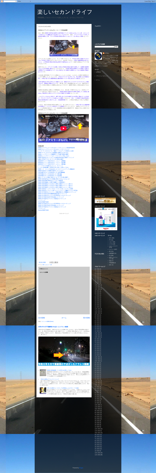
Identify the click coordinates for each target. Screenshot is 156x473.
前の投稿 (86, 318)
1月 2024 (97, 331)
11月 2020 (97, 407)
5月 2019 (97, 443)
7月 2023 (97, 343)
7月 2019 (97, 439)
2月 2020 (97, 425)
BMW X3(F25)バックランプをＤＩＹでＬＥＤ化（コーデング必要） (56, 188)
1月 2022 (97, 379)
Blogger (81, 467)
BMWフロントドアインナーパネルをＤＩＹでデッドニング (53, 149)
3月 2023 (97, 351)
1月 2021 (97, 403)
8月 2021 (97, 389)
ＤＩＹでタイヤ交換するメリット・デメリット (50, 165)
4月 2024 (97, 325)
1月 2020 (97, 427)
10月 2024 (97, 313)
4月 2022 (97, 373)
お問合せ (98, 72)
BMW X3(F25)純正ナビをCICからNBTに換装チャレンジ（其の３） (55, 184)
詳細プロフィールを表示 (101, 66)
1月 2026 (97, 283)
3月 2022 (97, 375)
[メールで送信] (50, 262)
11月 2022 (97, 359)
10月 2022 (97, 361)
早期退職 (111, 262)
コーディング (41, 200)
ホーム (64, 318)
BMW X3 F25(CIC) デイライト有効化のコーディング (52, 198)
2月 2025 (97, 305)
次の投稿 (41, 318)
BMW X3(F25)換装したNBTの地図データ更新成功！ (52, 182)
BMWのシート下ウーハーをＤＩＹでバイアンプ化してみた (53, 156)
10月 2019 (97, 432)
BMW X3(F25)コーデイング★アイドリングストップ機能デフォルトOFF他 (57, 190)
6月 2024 (97, 321)
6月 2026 (97, 273)
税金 (110, 260)
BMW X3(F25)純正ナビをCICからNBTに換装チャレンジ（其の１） (55, 187)
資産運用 (111, 253)
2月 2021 (97, 401)
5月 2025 (97, 299)
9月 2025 (97, 291)
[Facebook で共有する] (55, 262)
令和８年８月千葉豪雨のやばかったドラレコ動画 (53, 326)
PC (110, 240)
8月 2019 (97, 436)
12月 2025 (97, 285)
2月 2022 (97, 377)
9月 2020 (97, 411)
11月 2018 (97, 454)
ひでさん (107, 53)
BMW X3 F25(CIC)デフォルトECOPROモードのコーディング (54, 195)
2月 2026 (97, 281)
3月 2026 (97, 279)
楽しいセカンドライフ (64, 12)
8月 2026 (97, 269)
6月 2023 (97, 345)
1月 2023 (97, 355)
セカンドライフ (113, 246)
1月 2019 (97, 450)
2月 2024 (97, 329)
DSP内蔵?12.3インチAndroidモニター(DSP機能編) (51, 172)
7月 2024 (97, 319)
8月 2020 (97, 413)
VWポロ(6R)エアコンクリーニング (50, 379)
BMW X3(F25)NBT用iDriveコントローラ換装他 (50, 180)
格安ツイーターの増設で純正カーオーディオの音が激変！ (53, 177)
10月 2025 (97, 289)
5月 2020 (97, 419)
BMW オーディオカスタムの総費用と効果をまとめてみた (53, 152)
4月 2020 (97, 421)
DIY (43, 264)
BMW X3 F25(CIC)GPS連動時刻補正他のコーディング (52, 193)
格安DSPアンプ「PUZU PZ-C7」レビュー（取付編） (52, 162)
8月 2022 (97, 365)
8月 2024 (97, 317)
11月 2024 (97, 311)
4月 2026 (97, 277)
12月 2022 (97, 357)
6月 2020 (97, 417)
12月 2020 (97, 405)
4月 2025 (97, 301)
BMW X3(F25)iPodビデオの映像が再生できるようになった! (54, 179)
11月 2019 (97, 431)
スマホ (111, 244)
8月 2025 (97, 293)
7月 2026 (97, 271)
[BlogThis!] (52, 262)
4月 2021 (97, 397)
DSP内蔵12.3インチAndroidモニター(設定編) (50, 175)
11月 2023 (97, 335)
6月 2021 (97, 393)
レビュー (47, 264)
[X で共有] (54, 262)
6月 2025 (97, 297)
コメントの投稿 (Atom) (47, 321)
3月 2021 (97, 399)
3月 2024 (97, 327)
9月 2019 (97, 434)
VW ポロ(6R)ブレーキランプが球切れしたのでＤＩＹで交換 (63, 388)
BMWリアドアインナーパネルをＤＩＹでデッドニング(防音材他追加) (56, 147)
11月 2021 (97, 383)
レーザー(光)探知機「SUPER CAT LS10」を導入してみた (53, 167)
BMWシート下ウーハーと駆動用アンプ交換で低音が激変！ (53, 154)
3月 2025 (97, 303)
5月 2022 (97, 371)
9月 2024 (97, 315)
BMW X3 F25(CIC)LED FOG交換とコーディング (51, 197)
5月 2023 (97, 347)
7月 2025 (97, 295)
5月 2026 (97, 275)
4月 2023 (97, 349)
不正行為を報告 (99, 253)
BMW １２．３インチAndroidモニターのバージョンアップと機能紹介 (56, 169)
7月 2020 (97, 415)
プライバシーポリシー (102, 76)
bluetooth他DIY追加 (43, 202)
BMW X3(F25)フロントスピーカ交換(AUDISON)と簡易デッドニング (56, 157)
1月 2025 (97, 307)
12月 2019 (97, 429)
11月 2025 (97, 287)
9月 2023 (97, 339)
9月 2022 (97, 363)
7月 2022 (97, 367)
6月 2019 (97, 441)
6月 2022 (97, 369)
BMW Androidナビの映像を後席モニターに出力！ (51, 170)
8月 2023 (97, 341)
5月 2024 (97, 323)
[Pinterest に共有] (57, 262)
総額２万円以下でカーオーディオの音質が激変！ (51, 159)
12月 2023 (97, 333)
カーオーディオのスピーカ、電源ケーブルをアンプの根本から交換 (55, 151)
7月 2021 (97, 391)
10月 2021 (97, 385)
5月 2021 (97, 395)
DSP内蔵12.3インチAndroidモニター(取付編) (50, 174)
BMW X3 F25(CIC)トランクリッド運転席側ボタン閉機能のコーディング (57, 192)
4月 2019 (97, 445)
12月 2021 (97, 381)
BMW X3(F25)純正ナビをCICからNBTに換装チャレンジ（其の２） (55, 185)
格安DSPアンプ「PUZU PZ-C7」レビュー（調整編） (52, 161)
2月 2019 (97, 448)
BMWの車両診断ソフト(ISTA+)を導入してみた (59, 370)
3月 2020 (97, 423)
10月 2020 (97, 409)
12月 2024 (97, 309)
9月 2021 (97, 387)
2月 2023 (97, 353)
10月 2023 (97, 337)
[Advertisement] (106, 110)
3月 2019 (97, 447)
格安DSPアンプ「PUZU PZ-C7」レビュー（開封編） (52, 164)
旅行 (110, 265)
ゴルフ (111, 242)
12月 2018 (97, 452)
